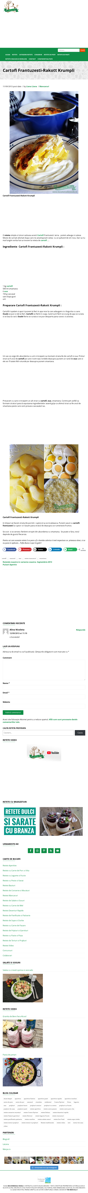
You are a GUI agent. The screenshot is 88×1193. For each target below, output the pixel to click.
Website (6, 702)
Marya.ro (7, 1149)
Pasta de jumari (9, 1054)
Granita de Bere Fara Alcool (14, 1016)
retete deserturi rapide (60, 1112)
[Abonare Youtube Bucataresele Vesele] (44, 752)
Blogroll (6, 1139)
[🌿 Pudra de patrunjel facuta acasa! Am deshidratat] (40, 1160)
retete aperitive (35, 1109)
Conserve (38, 55)
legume (76, 1102)
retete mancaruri (30, 558)
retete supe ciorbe (73, 1119)
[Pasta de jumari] (23, 1072)
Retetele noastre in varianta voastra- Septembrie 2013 (27, 562)
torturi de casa (78, 1123)
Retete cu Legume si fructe (14, 875)
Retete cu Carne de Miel (13, 905)
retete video (61, 1123)
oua (6, 291)
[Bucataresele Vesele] (11, 6)
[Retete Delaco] (44, 823)
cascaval (12, 558)
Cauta (80, 732)
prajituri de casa (9, 1109)
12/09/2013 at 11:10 (18, 633)
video (5, 1126)
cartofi (44, 240)
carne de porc (8, 1102)
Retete (14, 55)
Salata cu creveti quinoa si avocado (18, 970)
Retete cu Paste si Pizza (13, 935)
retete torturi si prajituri (30, 1123)
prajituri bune (22, 1105)
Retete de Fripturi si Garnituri (15, 930)
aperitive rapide (56, 1099)
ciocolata (39, 1102)
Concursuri (7, 950)
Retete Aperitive (9, 865)
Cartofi (40, 235)
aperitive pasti (43, 1099)
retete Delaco (45, 1112)
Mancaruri (44, 86)
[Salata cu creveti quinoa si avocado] (23, 988)
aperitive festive (29, 1099)
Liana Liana (31, 86)
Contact (32, 59)
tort (69, 1123)
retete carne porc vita (67, 1109)
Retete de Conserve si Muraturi (16, 890)
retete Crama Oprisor (31, 1112)
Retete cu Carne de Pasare (14, 925)
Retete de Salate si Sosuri (14, 900)
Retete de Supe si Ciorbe (13, 920)
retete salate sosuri (44, 1119)
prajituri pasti (22, 1109)
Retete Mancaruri (10, 895)
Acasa (7, 55)
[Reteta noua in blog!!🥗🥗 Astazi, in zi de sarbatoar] (24, 1160)
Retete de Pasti (63, 55)
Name (6, 683)
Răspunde (80, 630)
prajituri (12, 1105)
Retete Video (8, 945)
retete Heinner (27, 1116)
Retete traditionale (47, 1123)
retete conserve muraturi (12, 1112)
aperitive (18, 1099)
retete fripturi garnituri (12, 1116)
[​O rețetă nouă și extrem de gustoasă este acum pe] (64, 1160)
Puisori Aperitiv (10, 564)
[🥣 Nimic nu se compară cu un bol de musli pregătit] (72, 1160)
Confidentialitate (45, 59)
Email (6, 692)
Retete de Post (50, 55)
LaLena (6, 1144)
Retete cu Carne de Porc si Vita (16, 870)
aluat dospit (8, 1099)
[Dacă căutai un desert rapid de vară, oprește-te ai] (56, 1160)
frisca (69, 1102)
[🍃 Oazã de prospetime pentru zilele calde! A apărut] (16, 1160)
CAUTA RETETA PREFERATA (14, 728)
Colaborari (7, 955)
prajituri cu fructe (65, 1105)
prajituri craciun (35, 1105)
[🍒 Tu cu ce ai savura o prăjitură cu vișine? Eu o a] (48, 1160)
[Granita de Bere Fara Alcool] (23, 1033)
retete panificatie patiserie (13, 1119)
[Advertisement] (44, 29)
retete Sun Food (59, 1119)
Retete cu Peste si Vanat (13, 880)
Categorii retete (26, 55)
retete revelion (30, 1119)
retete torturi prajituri (11, 1123)
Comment (7, 658)
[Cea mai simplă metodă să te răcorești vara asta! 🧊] (32, 1160)
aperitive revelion (71, 1099)
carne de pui (20, 1102)
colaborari (48, 1102)
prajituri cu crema (50, 1105)
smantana (42, 558)
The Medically (72, 1190)
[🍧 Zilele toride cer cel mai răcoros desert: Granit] (80, 1160)
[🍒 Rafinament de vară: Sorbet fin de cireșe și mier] (8, 1160)
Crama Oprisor (59, 1102)
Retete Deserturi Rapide (13, 910)
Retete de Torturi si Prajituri (15, 940)
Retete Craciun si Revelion (16, 59)
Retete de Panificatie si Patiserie (16, 915)
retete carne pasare (50, 1109)
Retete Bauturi (9, 885)
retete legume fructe (42, 1116)
